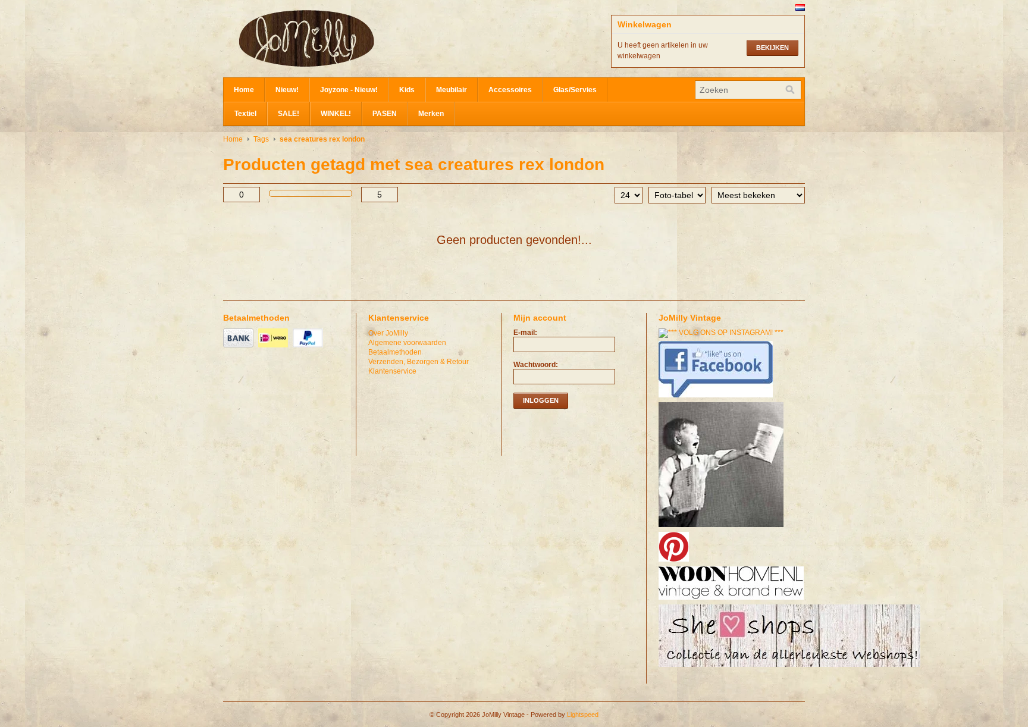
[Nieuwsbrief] (722, 528)
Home (244, 90)
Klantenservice (392, 371)
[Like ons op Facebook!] (717, 398)
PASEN (384, 113)
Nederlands (800, 7)
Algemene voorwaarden (407, 343)
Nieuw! (287, 90)
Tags (261, 139)
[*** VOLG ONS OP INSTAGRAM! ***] (722, 332)
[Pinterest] (675, 562)
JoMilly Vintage (342, 38)
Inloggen (541, 400)
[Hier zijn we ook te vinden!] (733, 600)
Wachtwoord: (535, 365)
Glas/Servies (575, 90)
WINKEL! (336, 113)
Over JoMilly (388, 333)
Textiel (245, 113)
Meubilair (451, 90)
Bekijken (772, 47)
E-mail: (525, 332)
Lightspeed (582, 714)
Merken (431, 113)
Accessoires (510, 90)
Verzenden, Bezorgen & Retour (418, 362)
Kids (407, 90)
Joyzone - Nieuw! (349, 90)
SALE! (288, 113)
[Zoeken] (790, 90)
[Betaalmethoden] (239, 348)
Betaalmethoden (395, 352)
